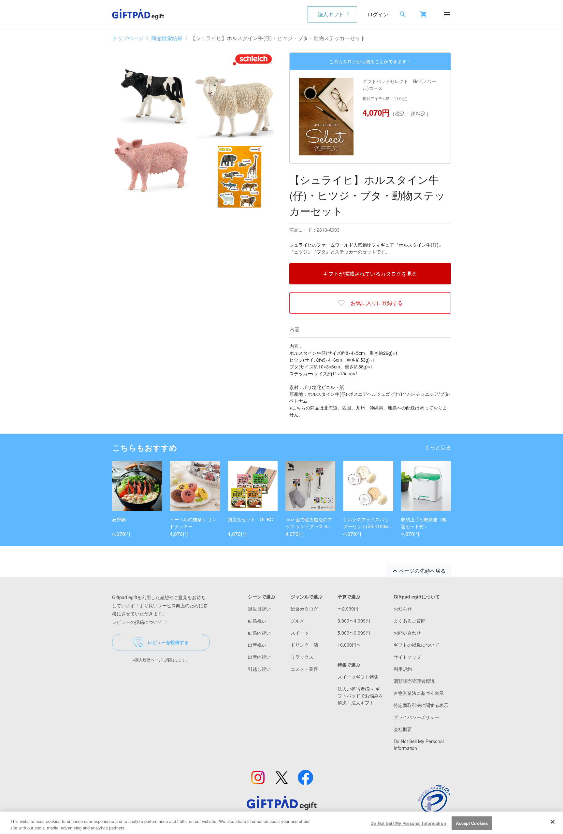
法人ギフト (331, 14)
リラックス (302, 657)
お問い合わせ (407, 632)
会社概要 (403, 729)
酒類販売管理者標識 (414, 681)
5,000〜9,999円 (354, 632)
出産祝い (257, 644)
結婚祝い (257, 620)
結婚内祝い (259, 632)
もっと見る (438, 447)
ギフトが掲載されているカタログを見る (370, 273)
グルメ (297, 620)
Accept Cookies (472, 823)
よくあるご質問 (410, 620)
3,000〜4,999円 (354, 620)
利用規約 (403, 669)
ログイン (378, 14)
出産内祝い (259, 657)
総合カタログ (304, 608)
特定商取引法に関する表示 (421, 705)
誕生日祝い (259, 608)
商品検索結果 (166, 38)
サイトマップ (407, 657)
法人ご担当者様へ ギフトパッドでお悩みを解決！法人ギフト (360, 695)
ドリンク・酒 (304, 644)
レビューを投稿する (168, 642)
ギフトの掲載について (416, 644)
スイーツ (300, 632)
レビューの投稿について (137, 622)
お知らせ (403, 608)
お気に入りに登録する (377, 303)
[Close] (552, 822)
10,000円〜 (349, 644)
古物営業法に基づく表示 (419, 693)
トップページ (127, 38)
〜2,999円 (348, 608)
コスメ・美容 (304, 669)
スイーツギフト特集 (358, 676)
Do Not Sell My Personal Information (408, 823)
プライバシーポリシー (416, 717)
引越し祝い (259, 669)
